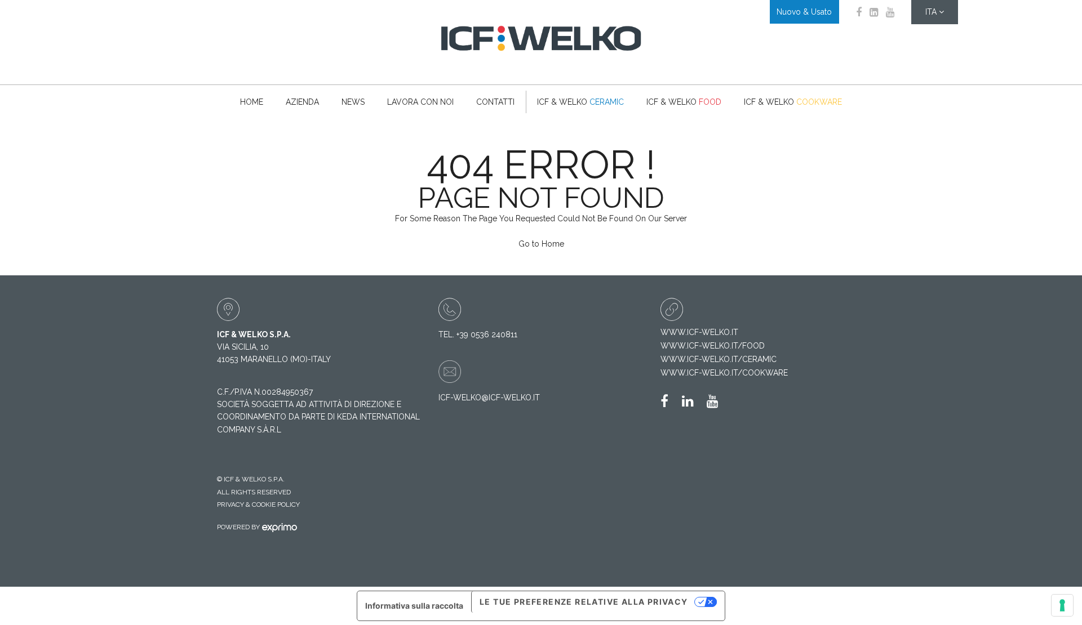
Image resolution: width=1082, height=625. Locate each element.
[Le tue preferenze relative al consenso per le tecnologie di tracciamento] (1062, 605)
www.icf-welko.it (699, 332)
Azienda (302, 101)
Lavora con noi (420, 101)
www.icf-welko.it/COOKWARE (724, 372)
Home (251, 101)
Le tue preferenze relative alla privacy (584, 601)
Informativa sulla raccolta (414, 605)
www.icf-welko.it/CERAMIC (718, 359)
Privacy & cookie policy (258, 504)
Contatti (495, 101)
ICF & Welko (580, 101)
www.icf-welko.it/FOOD (712, 345)
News (353, 101)
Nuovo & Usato (804, 11)
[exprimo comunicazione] (277, 527)
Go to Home (541, 243)
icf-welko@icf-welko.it (489, 397)
